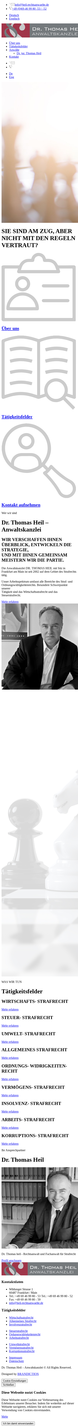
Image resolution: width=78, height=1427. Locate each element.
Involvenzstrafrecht (20, 1324)
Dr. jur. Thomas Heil (29, 53)
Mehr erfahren (10, 601)
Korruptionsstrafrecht (21, 1351)
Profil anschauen (11, 1260)
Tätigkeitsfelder (18, 46)
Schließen (8, 1384)
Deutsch (14, 15)
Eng (11, 77)
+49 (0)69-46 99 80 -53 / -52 (29, 8)
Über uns (14, 43)
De (11, 73)
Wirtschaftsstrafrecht (21, 1317)
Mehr (5, 1416)
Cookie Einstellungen (14, 1380)
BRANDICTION (28, 1374)
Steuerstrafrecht (18, 1331)
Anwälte (14, 49)
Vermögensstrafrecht (21, 1347)
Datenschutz (16, 1361)
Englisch (14, 18)
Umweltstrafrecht (19, 1344)
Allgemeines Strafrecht (22, 1321)
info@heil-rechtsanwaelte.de (32, 4)
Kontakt (14, 56)
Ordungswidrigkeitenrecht (24, 1334)
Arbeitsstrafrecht (19, 1337)
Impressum (15, 1357)
